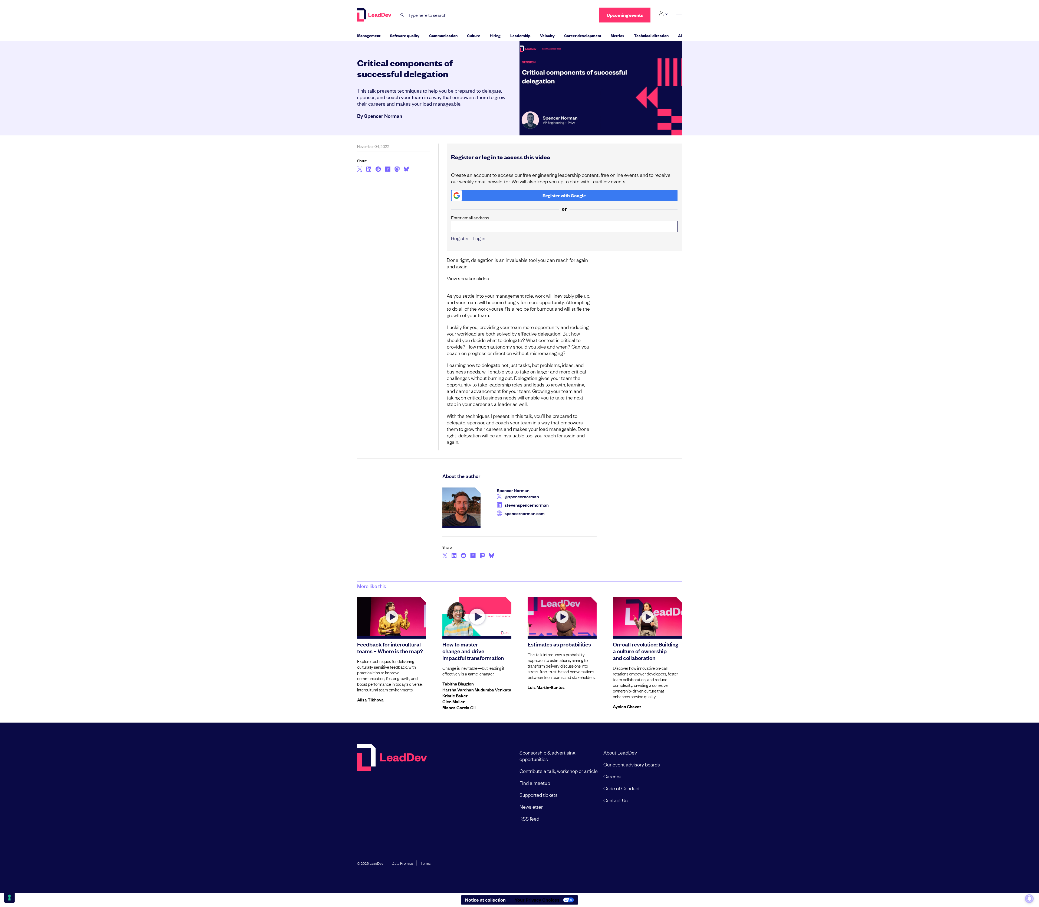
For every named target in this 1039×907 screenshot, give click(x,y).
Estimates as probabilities (559, 644)
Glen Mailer (453, 701)
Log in (479, 238)
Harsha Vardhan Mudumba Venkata (476, 690)
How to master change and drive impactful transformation (473, 650)
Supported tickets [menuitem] (539, 794)
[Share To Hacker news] (387, 169)
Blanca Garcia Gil (459, 707)
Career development (582, 35)
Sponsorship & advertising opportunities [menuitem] (547, 755)
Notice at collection (485, 900)
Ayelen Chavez (627, 706)
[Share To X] (359, 169)
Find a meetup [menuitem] (535, 782)
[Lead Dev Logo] (374, 15)
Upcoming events (625, 15)
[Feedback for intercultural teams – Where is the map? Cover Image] (391, 616)
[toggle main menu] (679, 15)
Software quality (404, 35)
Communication (443, 35)
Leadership (520, 35)
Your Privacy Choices (537, 900)
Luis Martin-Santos (546, 687)
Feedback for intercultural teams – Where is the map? (390, 647)
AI (680, 35)
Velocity (547, 35)
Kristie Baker (455, 695)
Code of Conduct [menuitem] (621, 788)
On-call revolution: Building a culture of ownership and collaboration (645, 650)
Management (368, 35)
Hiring (495, 35)
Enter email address (470, 217)
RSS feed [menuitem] (529, 818)
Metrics (617, 35)
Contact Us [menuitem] (615, 800)
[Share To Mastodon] (397, 170)
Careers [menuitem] (612, 776)
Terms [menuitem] (425, 863)
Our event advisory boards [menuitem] (631, 764)
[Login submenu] (663, 14)
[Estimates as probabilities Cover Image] (562, 616)
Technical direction (651, 35)
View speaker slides (468, 278)
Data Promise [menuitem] (402, 863)
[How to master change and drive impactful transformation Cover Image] (476, 616)
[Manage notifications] (1029, 898)
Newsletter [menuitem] (531, 806)
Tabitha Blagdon (458, 684)
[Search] (402, 15)
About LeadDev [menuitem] (620, 752)
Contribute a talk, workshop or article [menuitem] (559, 771)
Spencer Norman (383, 115)
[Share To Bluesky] (406, 170)
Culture (473, 35)
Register (460, 238)
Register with (564, 195)
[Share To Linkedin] (368, 169)
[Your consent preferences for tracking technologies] (9, 897)
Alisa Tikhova (370, 700)
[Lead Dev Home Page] (392, 785)
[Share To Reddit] (378, 170)
